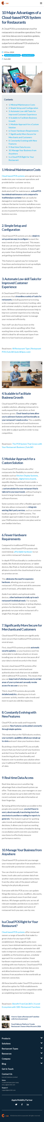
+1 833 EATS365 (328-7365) (10, 1082)
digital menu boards (27, 478)
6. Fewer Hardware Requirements (24, 130)
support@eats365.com (9, 1090)
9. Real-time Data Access (19, 147)
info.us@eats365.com (8, 1085)
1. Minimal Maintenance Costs (22, 104)
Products (6, 1038)
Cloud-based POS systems (13, 176)
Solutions (6, 1043)
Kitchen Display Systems (27, 475)
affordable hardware (23, 551)
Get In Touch (7, 1069)
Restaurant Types (10, 1048)
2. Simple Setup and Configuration (23, 108)
